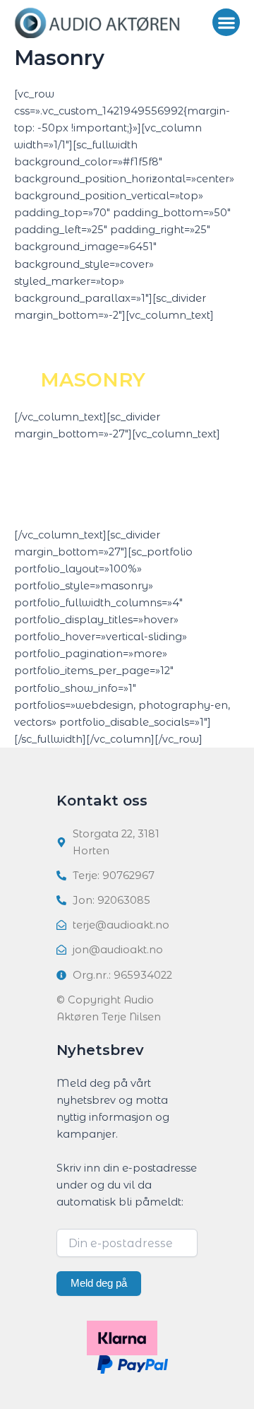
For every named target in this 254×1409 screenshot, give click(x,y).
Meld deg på (99, 1283)
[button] (226, 22)
